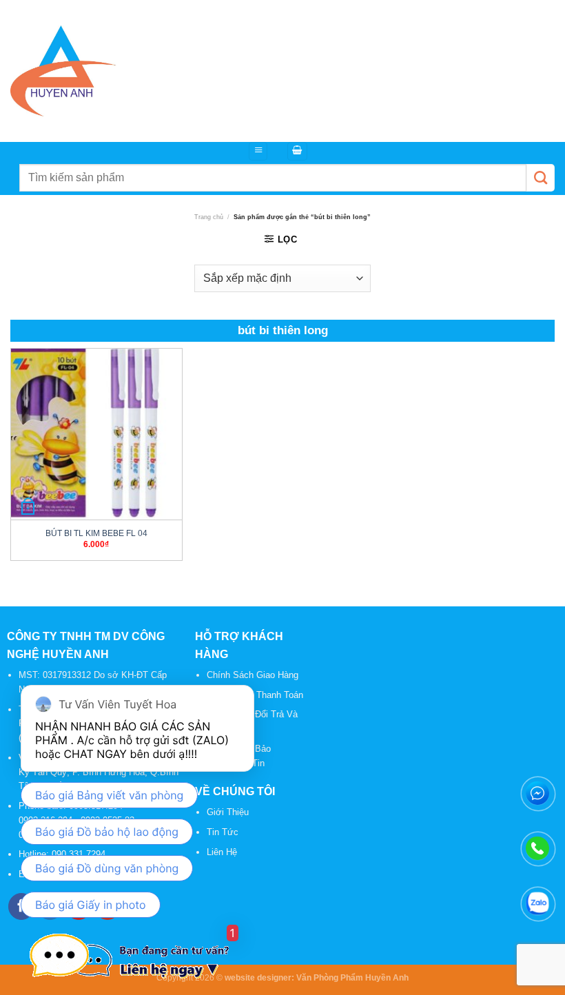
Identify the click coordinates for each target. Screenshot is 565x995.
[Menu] (258, 151)
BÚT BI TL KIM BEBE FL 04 (96, 533)
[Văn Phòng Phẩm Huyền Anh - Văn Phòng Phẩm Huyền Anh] (63, 71)
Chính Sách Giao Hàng (252, 675)
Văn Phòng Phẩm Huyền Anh (352, 977)
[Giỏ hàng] (297, 151)
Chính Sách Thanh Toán (255, 695)
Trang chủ (208, 217)
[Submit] (540, 178)
